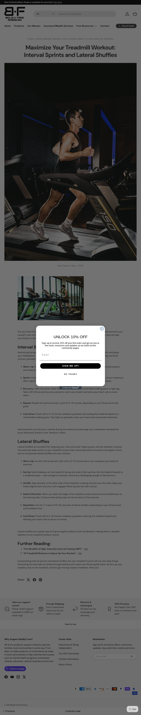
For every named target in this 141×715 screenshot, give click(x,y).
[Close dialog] (102, 328)
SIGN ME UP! (70, 366)
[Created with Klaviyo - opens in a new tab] (70, 387)
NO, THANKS (70, 374)
